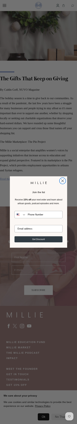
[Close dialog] (62, 181)
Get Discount (38, 239)
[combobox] (20, 214)
